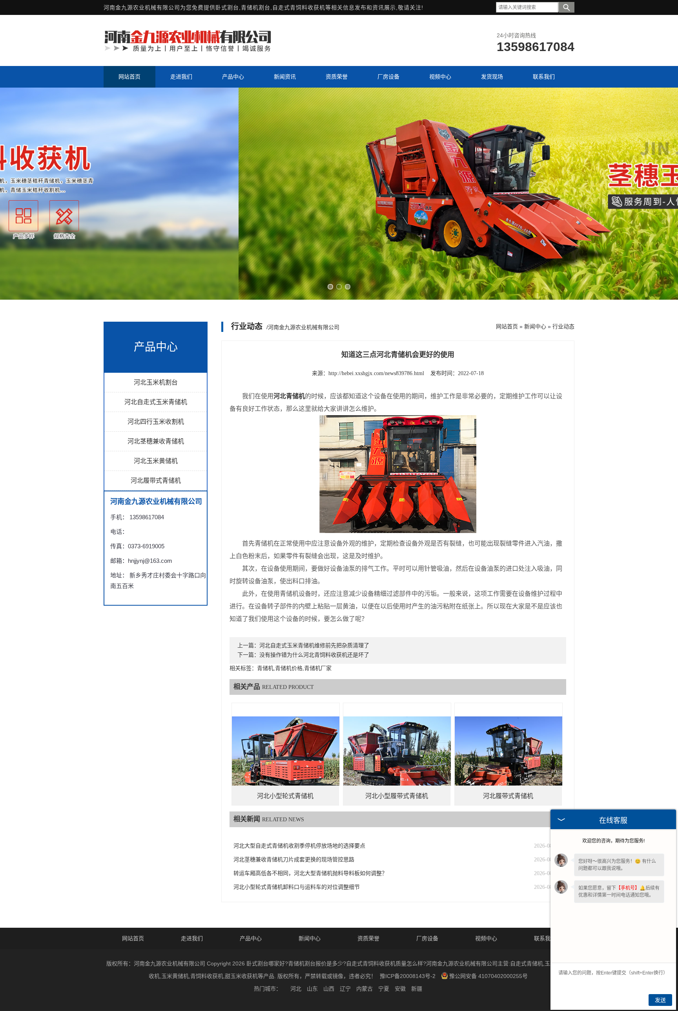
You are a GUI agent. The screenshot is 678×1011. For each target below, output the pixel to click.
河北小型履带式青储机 (396, 796)
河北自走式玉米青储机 (155, 402)
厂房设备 (427, 938)
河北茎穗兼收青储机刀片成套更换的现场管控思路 (293, 860)
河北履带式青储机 (156, 480)
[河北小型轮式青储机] (285, 756)
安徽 (400, 988)
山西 (328, 988)
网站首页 (507, 326)
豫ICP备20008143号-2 (408, 976)
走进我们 (192, 938)
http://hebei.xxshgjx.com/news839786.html (376, 373)
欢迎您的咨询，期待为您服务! (613, 841)
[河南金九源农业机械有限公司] (188, 51)
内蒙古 (364, 988)
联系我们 (545, 938)
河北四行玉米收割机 (156, 421)
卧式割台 (227, 7)
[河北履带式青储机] (508, 756)
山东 (312, 988)
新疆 (416, 988)
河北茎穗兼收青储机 (156, 441)
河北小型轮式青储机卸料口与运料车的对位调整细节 (296, 887)
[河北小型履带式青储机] (397, 756)
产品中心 (251, 938)
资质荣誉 (368, 938)
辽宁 (345, 988)
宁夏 (383, 988)
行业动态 (563, 326)
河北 (295, 988)
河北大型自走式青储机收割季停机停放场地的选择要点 (299, 846)
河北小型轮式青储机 (285, 796)
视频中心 (486, 938)
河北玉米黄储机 (156, 461)
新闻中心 (535, 326)
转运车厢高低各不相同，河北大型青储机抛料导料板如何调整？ (310, 873)
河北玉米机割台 (156, 382)
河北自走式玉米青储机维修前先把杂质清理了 (314, 645)
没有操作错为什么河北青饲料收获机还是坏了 (314, 655)
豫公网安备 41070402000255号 (488, 976)
